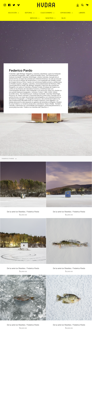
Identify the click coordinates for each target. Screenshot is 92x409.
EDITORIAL (29, 13)
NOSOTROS (50, 18)
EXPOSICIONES (65, 13)
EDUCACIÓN (12, 13)
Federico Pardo (8, 158)
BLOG (64, 18)
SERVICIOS (34, 18)
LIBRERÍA (82, 13)
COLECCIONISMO (46, 13)
